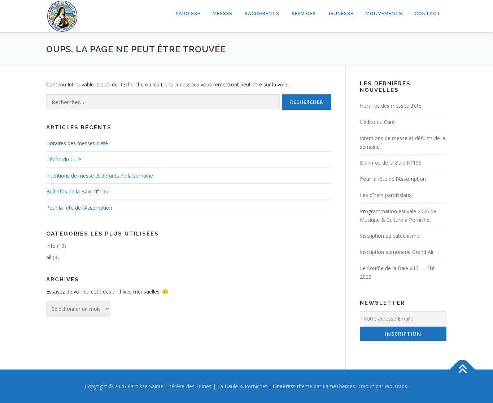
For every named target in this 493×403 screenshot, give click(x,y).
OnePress (284, 386)
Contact (428, 13)
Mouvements (384, 13)
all (48, 257)
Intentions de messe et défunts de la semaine (99, 175)
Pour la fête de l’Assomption (79, 207)
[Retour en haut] (462, 369)
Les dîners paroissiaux (385, 195)
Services (304, 13)
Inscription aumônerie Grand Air (397, 251)
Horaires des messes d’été (77, 143)
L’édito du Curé (63, 159)
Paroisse (188, 13)
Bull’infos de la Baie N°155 (77, 191)
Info (51, 245)
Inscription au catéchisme (389, 235)
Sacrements (262, 13)
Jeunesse (340, 13)
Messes (222, 13)
